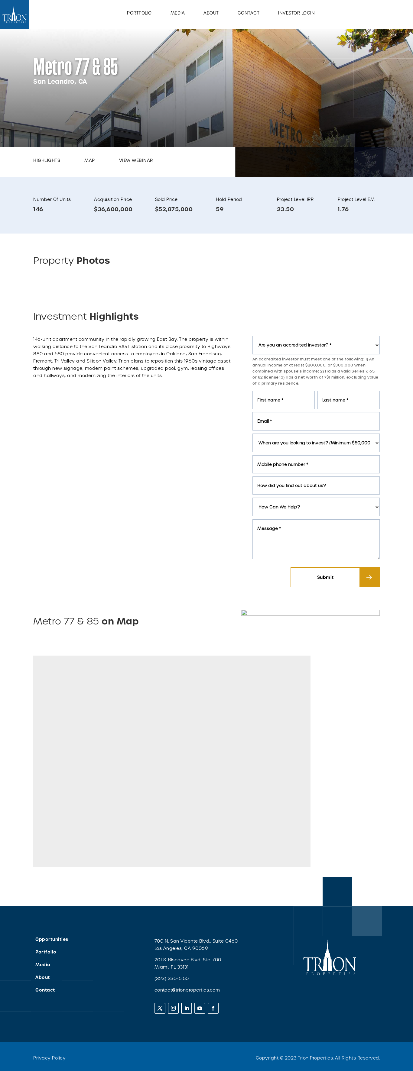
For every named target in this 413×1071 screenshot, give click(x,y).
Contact (249, 13)
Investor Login (296, 13)
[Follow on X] (159, 1008)
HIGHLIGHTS (46, 160)
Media (178, 13)
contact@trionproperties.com (187, 990)
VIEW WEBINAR (136, 160)
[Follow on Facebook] (213, 1008)
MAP (89, 160)
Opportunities (51, 939)
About (211, 13)
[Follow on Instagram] (173, 1008)
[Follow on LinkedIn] (186, 1008)
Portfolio (139, 13)
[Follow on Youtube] (199, 1008)
